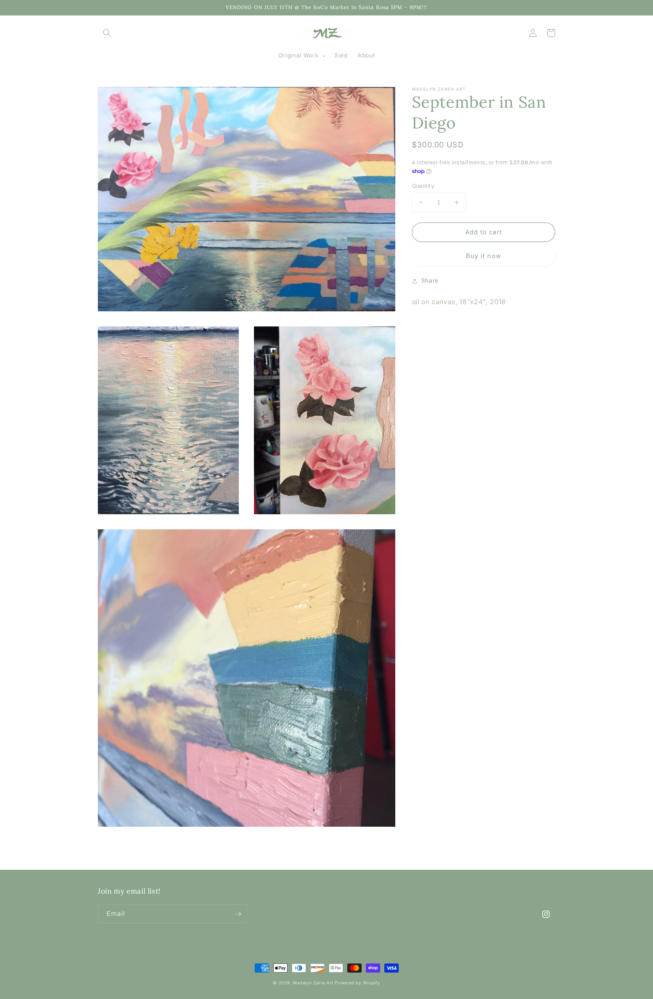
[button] (107, 33)
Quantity (423, 185)
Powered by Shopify (357, 982)
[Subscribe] (238, 914)
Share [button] (430, 280)
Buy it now (483, 256)
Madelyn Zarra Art (314, 982)
